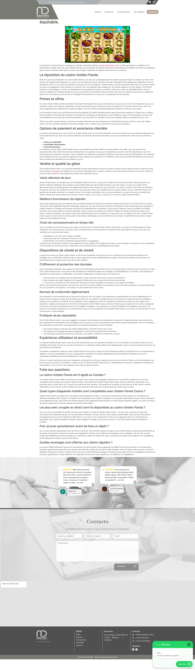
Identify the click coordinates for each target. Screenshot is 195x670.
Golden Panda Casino (107, 65)
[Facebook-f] (133, 649)
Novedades (139, 12)
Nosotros (109, 12)
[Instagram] (154, 2)
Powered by (158, 644)
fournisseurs (56, 171)
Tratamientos (123, 12)
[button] (189, 644)
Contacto (152, 12)
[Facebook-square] (150, 2)
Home (98, 12)
